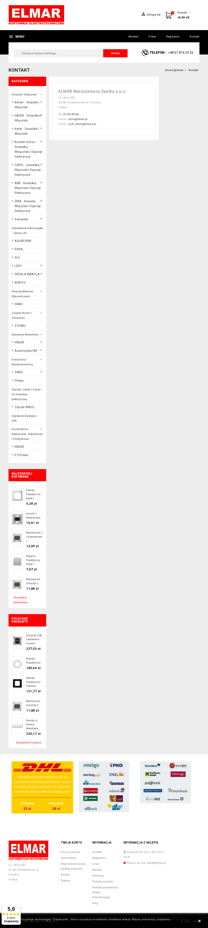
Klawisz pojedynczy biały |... (33, 560)
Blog (95, 903)
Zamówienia (68, 857)
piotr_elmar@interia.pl (82, 124)
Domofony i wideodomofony (22, 362)
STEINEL (20, 325)
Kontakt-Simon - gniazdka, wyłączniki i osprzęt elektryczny (28, 149)
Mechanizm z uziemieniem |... (34, 536)
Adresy (65, 874)
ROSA (19, 249)
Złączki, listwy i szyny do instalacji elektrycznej (26, 394)
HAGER (19, 342)
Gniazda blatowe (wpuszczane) (22, 294)
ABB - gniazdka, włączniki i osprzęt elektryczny (28, 187)
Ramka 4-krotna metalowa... (33, 724)
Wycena (133, 36)
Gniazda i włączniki (24, 94)
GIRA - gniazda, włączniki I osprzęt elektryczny (28, 206)
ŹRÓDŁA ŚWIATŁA (27, 274)
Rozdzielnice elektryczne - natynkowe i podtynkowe (27, 434)
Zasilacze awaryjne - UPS (25, 418)
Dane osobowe (70, 852)
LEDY (18, 265)
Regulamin (173, 36)
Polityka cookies (102, 881)
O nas (152, 36)
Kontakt (195, 36)
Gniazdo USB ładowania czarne (34, 639)
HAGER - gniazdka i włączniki (28, 118)
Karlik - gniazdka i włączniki (27, 131)
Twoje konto (71, 842)
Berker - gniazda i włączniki (27, 105)
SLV (17, 257)
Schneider (22, 219)
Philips (19, 380)
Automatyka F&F (26, 350)
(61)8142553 (71, 114)
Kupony (65, 880)
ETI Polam (22, 455)
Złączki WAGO (24, 407)
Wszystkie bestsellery (21, 600)
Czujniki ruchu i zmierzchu (21, 315)
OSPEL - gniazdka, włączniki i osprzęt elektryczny (28, 169)
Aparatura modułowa (25, 334)
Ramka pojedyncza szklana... (33, 682)
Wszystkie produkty (28, 742)
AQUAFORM (23, 240)
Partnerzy (98, 875)
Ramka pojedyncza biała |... (33, 494)
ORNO (19, 304)
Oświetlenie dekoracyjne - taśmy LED (27, 231)
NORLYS (20, 282)
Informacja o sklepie (140, 842)
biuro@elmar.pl (78, 119)
